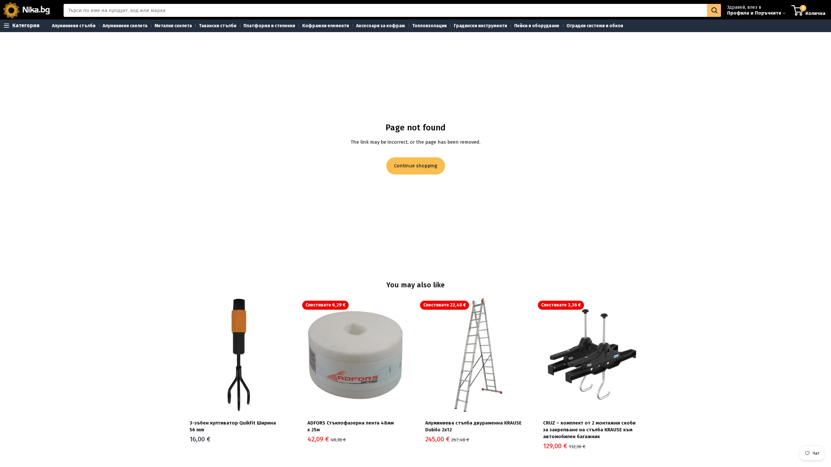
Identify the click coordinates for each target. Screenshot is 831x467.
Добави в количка (644, 402)
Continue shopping (415, 166)
